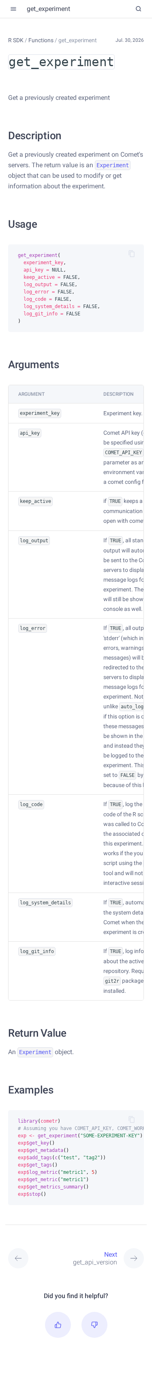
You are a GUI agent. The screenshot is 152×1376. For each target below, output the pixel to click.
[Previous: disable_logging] (25, 1258)
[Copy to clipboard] (132, 254)
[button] (58, 1325)
